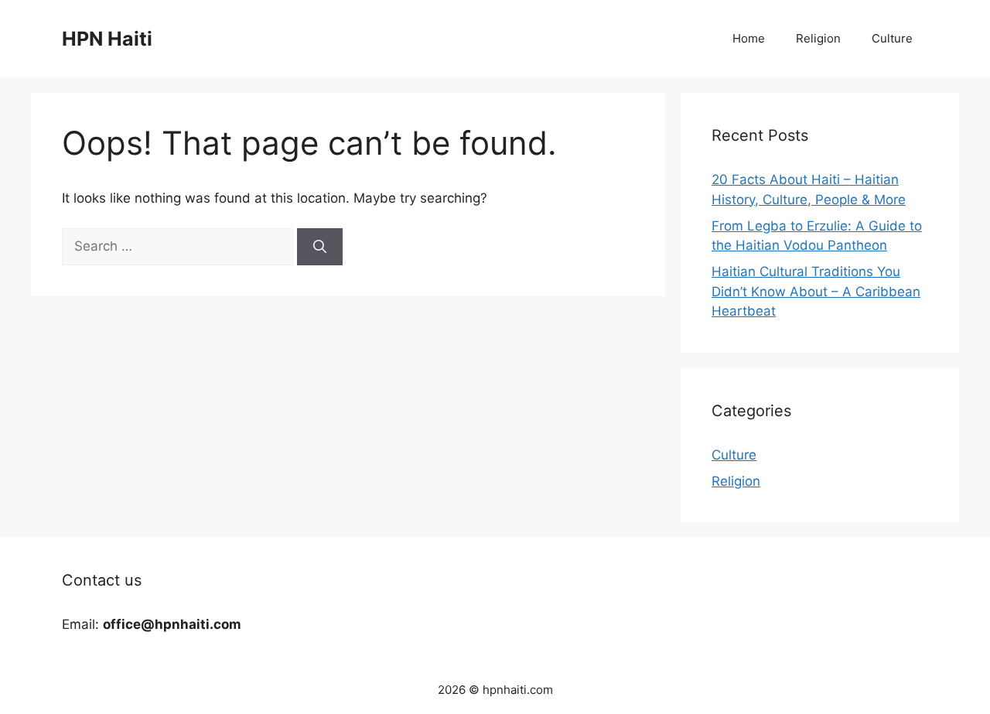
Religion (818, 38)
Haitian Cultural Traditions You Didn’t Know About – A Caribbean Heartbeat (816, 291)
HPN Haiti (107, 38)
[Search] (320, 246)
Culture (892, 38)
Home (748, 38)
